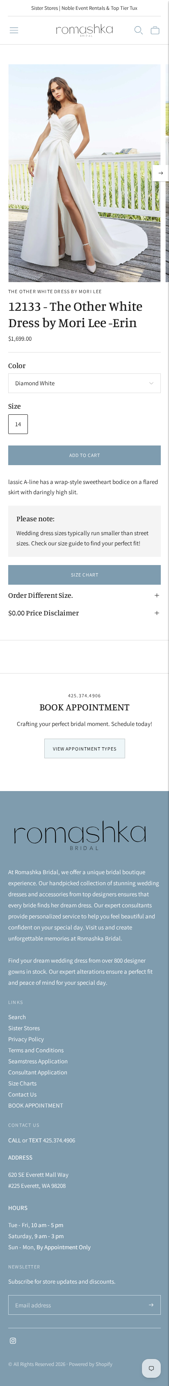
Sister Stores (24, 1028)
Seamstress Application (38, 1061)
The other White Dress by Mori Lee (55, 291)
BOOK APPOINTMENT (35, 1105)
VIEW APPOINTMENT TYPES (84, 749)
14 (18, 424)
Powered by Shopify (90, 1364)
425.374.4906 (84, 695)
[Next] (161, 173)
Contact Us (22, 1094)
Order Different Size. (40, 594)
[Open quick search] (138, 30)
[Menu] (14, 30)
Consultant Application (37, 1072)
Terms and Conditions (36, 1050)
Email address (31, 1295)
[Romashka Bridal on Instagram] (13, 1341)
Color (16, 365)
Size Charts (22, 1083)
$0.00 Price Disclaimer (43, 612)
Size (14, 405)
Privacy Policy (26, 1039)
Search (17, 1017)
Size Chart (84, 575)
